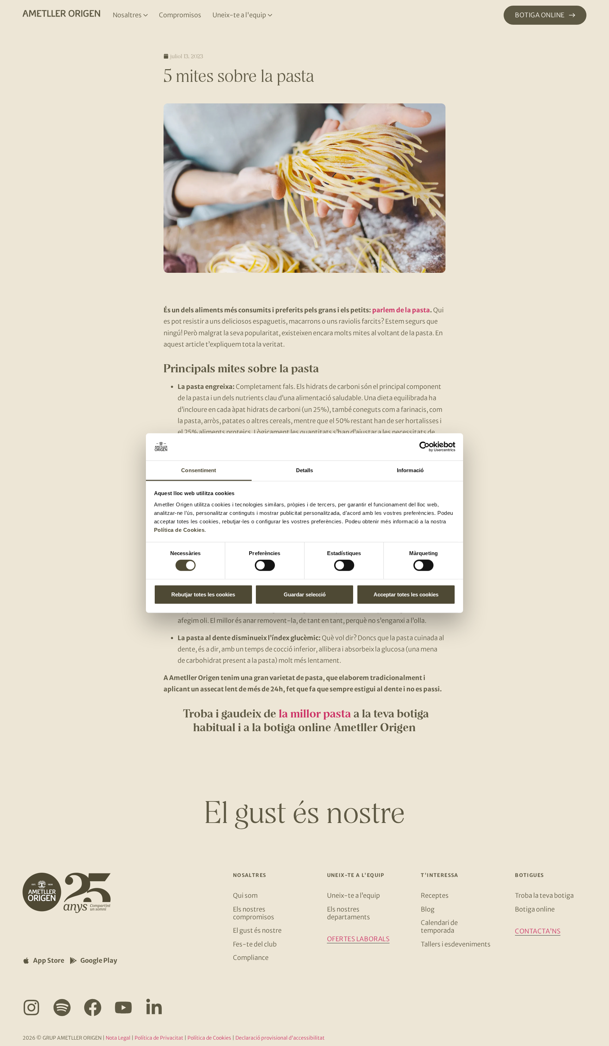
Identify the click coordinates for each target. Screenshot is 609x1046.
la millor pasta (315, 713)
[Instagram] (31, 1007)
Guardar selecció (305, 594)
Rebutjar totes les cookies (203, 594)
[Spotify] (62, 1007)
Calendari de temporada (439, 926)
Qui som (245, 895)
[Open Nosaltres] (145, 15)
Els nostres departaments (348, 913)
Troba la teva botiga (544, 895)
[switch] (265, 565)
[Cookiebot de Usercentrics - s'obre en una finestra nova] (424, 446)
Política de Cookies (179, 530)
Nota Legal (118, 1038)
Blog (428, 909)
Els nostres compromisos (253, 913)
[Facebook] (93, 1007)
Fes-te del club (255, 944)
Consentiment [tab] (198, 470)
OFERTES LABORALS (358, 939)
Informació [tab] (410, 470)
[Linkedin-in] (154, 1007)
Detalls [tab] (304, 470)
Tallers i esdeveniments (456, 944)
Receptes (435, 895)
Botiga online (535, 909)
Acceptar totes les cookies (406, 594)
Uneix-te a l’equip (353, 895)
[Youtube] (123, 1007)
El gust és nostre (257, 930)
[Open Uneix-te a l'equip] (270, 15)
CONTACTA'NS (537, 931)
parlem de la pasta (401, 310)
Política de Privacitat (159, 1038)
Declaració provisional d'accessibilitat (280, 1038)
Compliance (251, 958)
